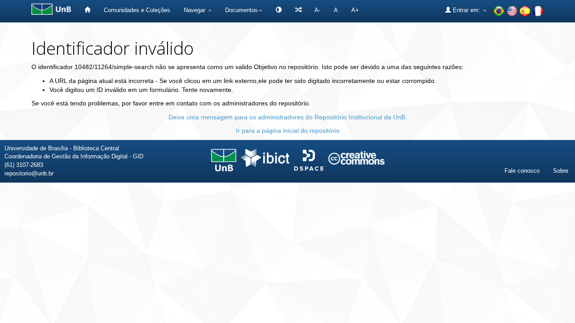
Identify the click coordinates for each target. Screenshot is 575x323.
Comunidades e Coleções (137, 10)
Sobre (560, 170)
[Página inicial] (87, 10)
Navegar (195, 10)
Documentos (241, 10)
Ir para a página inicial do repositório (288, 130)
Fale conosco (522, 170)
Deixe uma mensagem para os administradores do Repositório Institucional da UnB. (287, 117)
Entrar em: (466, 10)
